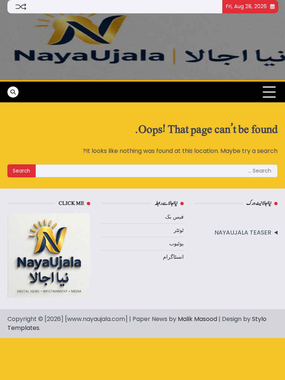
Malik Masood (197, 319)
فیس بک (174, 216)
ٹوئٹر (179, 230)
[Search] (13, 92)
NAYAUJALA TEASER (242, 232)
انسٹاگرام (173, 257)
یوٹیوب (176, 243)
